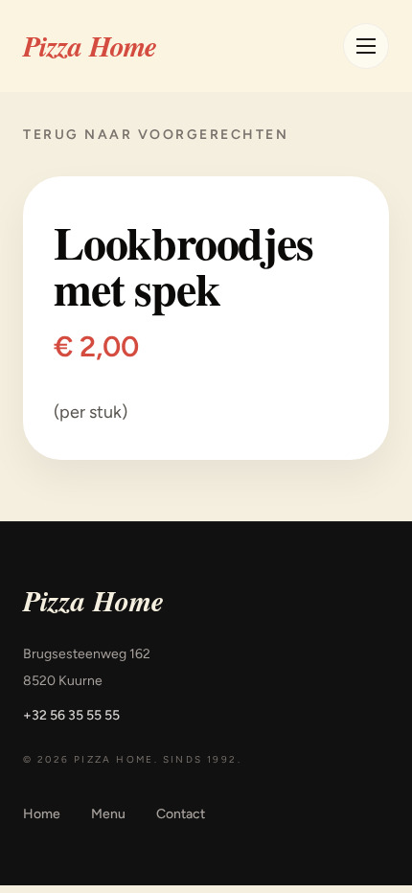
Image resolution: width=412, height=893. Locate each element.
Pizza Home (90, 46)
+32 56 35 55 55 (71, 715)
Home (41, 814)
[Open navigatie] (366, 46)
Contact (180, 814)
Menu (108, 814)
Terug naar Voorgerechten (155, 134)
